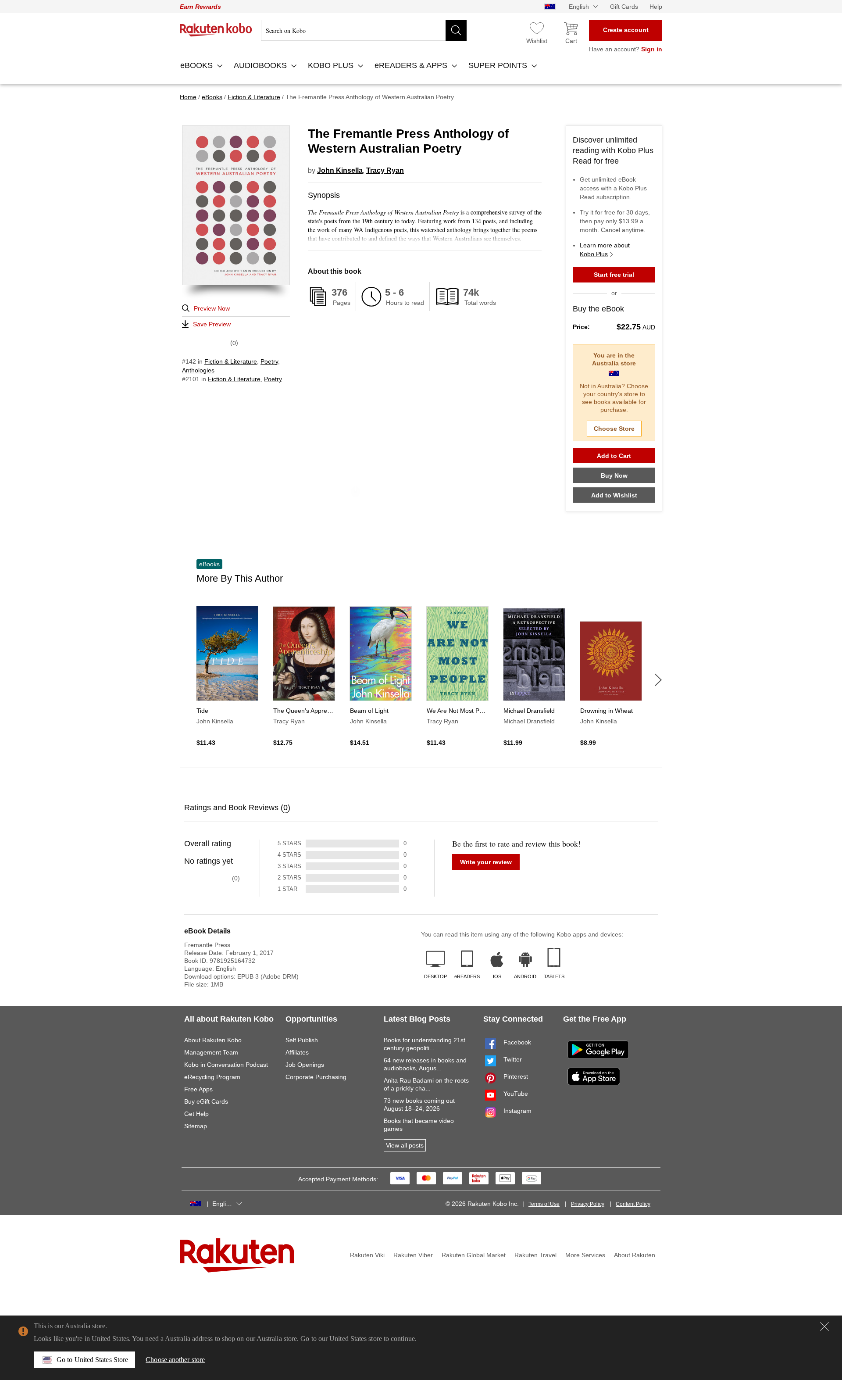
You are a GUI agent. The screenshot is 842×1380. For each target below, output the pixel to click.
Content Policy (633, 1204)
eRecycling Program (212, 1076)
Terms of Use (544, 1204)
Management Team (211, 1052)
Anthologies (198, 370)
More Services (585, 1254)
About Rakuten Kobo (213, 1040)
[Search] (456, 30)
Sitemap (195, 1126)
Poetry (269, 361)
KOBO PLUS (332, 65)
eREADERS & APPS (412, 65)
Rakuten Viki (367, 1254)
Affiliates (297, 1052)
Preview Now (212, 308)
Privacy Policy (587, 1204)
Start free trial (614, 274)
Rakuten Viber (413, 1254)
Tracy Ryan (385, 170)
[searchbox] (364, 30)
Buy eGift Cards (206, 1101)
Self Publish (301, 1040)
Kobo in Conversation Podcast (226, 1064)
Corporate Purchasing (315, 1076)
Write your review (486, 861)
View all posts (405, 1145)
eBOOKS (197, 65)
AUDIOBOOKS (261, 65)
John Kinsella (340, 170)
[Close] (824, 1326)
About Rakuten (634, 1254)
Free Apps (198, 1089)
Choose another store (175, 1359)
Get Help (196, 1113)
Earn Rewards (200, 6)
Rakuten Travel (535, 1254)
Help (655, 6)
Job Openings (304, 1064)
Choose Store (614, 428)
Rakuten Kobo (216, 30)
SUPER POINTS (498, 65)
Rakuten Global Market (474, 1254)
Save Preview (212, 324)
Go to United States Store (92, 1359)
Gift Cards (624, 6)
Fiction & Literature (230, 361)
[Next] (658, 679)
